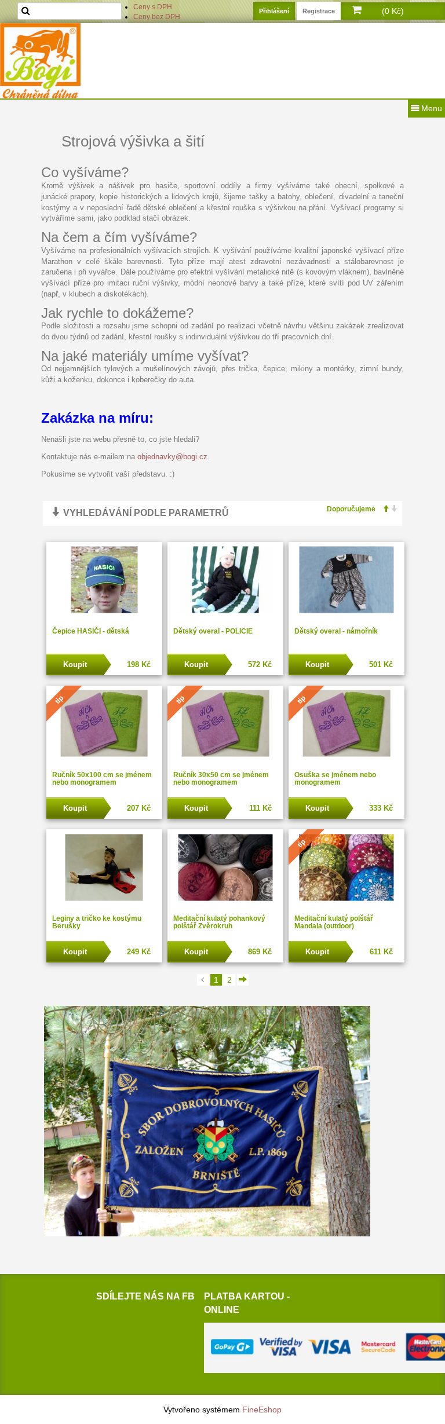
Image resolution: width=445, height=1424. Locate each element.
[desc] (391, 509)
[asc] (382, 509)
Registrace (318, 11)
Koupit (75, 664)
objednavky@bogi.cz (172, 456)
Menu (430, 108)
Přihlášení (274, 11)
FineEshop (262, 1409)
